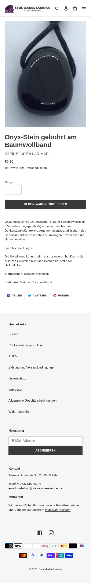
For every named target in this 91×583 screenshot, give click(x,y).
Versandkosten (37, 167)
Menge (9, 182)
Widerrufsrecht (18, 411)
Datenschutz (17, 378)
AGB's (13, 356)
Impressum (16, 389)
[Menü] (83, 8)
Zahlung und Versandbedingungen (31, 367)
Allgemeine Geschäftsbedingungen (32, 400)
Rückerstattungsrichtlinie (25, 345)
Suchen (13, 334)
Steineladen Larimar (50, 569)
